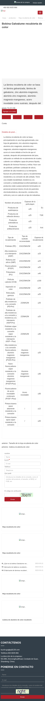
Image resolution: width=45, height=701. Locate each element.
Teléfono (28, 117)
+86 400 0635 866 (10, 7)
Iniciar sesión (37, 3)
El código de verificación (12, 491)
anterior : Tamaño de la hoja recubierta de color (20, 443)
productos (12, 18)
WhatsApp (38, 117)
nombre (7, 453)
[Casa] (3, 11)
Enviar (12, 499)
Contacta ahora (6, 117)
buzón (6, 460)
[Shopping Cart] (22, 2)
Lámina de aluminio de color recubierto (17, 620)
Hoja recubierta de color (27, 18)
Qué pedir (7, 473)
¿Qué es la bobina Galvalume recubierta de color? (15, 563)
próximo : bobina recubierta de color (15, 447)
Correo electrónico (17, 117)
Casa (4, 18)
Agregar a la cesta (9, 111)
